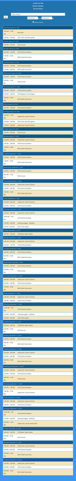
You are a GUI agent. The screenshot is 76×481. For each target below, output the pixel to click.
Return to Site (38, 3)
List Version (39, 9)
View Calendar (38, 6)
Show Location (38, 22)
